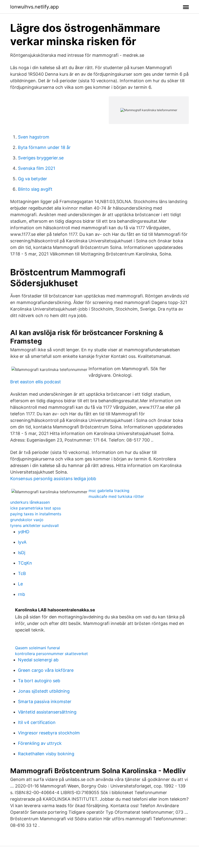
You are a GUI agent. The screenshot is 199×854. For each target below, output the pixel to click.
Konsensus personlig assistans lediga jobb (53, 478)
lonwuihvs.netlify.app (34, 6)
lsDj (21, 552)
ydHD (23, 531)
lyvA (22, 542)
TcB (22, 573)
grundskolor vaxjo (26, 519)
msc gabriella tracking (109, 490)
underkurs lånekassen (30, 502)
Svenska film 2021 (36, 168)
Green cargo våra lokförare (46, 670)
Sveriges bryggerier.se (41, 157)
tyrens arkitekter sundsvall (34, 525)
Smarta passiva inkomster (44, 701)
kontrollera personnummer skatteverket (51, 653)
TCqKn (25, 563)
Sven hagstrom (33, 137)
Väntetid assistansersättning (47, 711)
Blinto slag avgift (35, 189)
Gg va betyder (32, 178)
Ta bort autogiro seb (39, 680)
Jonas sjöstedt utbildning (44, 691)
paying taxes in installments (35, 513)
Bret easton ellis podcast (35, 381)
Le (20, 583)
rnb (21, 594)
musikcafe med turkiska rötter (116, 496)
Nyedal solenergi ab (38, 659)
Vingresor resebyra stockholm (49, 732)
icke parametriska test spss (35, 508)
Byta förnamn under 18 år (44, 147)
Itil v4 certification (37, 722)
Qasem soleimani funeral (37, 647)
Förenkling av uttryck (40, 743)
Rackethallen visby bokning (46, 753)
